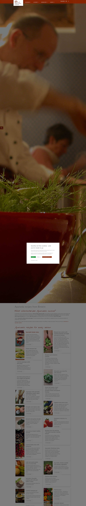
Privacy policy (33, 260)
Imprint (36, 260)
